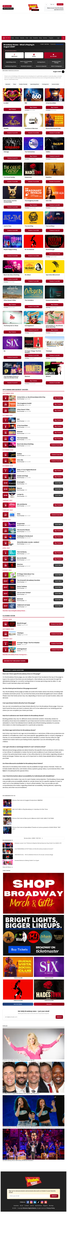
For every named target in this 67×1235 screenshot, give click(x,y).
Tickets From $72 (12, 158)
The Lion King (29, 226)
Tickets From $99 (54, 383)
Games (45, 38)
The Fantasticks (30, 152)
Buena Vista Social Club (53, 128)
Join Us (32, 1205)
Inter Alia (48, 200)
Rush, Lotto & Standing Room (26, 62)
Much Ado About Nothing (11, 275)
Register (51, 38)
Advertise (16, 1205)
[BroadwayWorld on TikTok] (38, 1202)
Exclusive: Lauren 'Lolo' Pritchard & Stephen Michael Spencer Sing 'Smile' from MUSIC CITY (38, 843)
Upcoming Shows (34, 84)
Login (58, 38)
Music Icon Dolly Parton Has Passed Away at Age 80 (18, 1060)
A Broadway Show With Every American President (18, 1160)
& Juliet (6, 103)
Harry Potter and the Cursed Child (10, 201)
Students (35, 38)
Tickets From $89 (12, 230)
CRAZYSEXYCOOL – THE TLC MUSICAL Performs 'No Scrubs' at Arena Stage (34, 854)
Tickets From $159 (33, 306)
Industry (22, 38)
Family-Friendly (23, 84)
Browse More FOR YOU (32, 838)
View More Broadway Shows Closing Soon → (15, 654)
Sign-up (52, 4)
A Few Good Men (51, 103)
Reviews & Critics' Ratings (56, 62)
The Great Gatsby (9, 177)
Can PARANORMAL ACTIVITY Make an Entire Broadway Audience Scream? (34, 849)
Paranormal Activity (52, 300)
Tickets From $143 (54, 254)
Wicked (48, 376)
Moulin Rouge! (50, 249)
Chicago (6, 152)
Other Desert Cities (10, 300)
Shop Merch (8, 6)
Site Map (51, 1205)
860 (26, 103)
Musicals (8, 84)
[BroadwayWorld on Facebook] (27, 1202)
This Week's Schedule (26, 66)
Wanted (27, 376)
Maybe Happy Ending (10, 249)
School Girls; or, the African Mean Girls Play (54, 326)
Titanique (49, 351)
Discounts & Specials (41, 66)
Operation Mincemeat (53, 275)
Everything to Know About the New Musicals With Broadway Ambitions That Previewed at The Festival (33, 1127)
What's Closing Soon (56, 66)
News (12, 38)
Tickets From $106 (33, 256)
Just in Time (7, 226)
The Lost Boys (50, 226)
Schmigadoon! (29, 325)
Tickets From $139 (33, 181)
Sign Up (54, 1196)
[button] (63, 38)
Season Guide (55, 84)
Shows (17, 38)
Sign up (59, 1017)
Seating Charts (41, 62)
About (21, 1205)
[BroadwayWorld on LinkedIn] (34, 1202)
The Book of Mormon (31, 128)
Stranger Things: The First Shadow (33, 351)
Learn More (58, 483)
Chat (27, 38)
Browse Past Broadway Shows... (15, 661)
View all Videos (7, 867)
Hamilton (49, 177)
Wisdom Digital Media (29, 1208)
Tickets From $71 (55, 156)
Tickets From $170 (54, 181)
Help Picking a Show (11, 62)
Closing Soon (45, 84)
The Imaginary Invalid (31, 200)
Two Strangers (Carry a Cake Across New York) (11, 377)
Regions (45, 1205)
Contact (26, 1205)
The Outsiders (29, 300)
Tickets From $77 (12, 383)
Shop (40, 38)
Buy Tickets (12, 109)
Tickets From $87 (54, 355)
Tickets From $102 (33, 133)
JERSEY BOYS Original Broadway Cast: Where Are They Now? (21, 1093)
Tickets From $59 (54, 133)
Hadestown (28, 177)
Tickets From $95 (12, 207)
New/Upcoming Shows (11, 66)
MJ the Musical (29, 249)
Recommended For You (9, 795)
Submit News (38, 1205)
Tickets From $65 (12, 256)
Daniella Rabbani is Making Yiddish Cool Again (27, 860)
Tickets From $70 (12, 357)
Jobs (30, 38)
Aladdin (6, 128)
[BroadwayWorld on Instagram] (31, 1202)
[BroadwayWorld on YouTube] (45, 1202)
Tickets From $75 (12, 133)
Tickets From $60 (54, 281)
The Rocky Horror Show (11, 325)
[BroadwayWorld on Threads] (42, 1202)
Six (4, 351)
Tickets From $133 (33, 230)
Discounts (49, 1004)
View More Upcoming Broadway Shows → (14, 611)
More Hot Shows (18, 1004)
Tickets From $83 (54, 205)
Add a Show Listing (8, 8)
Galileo (48, 152)
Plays (14, 84)
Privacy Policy (51, 1208)
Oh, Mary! (28, 275)
